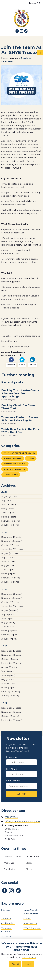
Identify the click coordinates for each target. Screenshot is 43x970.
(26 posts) (10, 545)
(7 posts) (10, 635)
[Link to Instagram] (21, 31)
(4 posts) (9, 496)
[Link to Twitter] (26, 31)
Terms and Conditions (6, 930)
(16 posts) (10, 582)
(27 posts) (8, 513)
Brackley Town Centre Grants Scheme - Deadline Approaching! (20, 393)
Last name (11, 769)
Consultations (11, 475)
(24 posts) (11, 541)
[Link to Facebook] (17, 31)
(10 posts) (10, 521)
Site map (5, 910)
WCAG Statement (32, 928)
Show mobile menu (3, 3)
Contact (27, 918)
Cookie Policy (8, 923)
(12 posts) (8, 626)
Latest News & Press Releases (30, 912)
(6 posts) (7, 671)
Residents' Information (14, 469)
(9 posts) (7, 679)
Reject (28, 964)
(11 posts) (8, 508)
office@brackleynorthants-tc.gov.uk (22, 821)
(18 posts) (8, 504)
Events (31, 458)
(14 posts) (10, 578)
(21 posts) (11, 708)
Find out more (29, 957)
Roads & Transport (13, 458)
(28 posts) (11, 594)
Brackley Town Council (15, 464)
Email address (13, 781)
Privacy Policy (30, 923)
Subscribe (21, 794)
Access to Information (7, 938)
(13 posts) (11, 655)
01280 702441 (11, 817)
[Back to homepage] (21, 17)
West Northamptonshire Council (19, 453)
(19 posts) (9, 574)
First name (11, 757)
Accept (15, 964)
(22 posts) (8, 500)
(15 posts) (8, 561)
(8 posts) (9, 639)
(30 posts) (12, 549)
